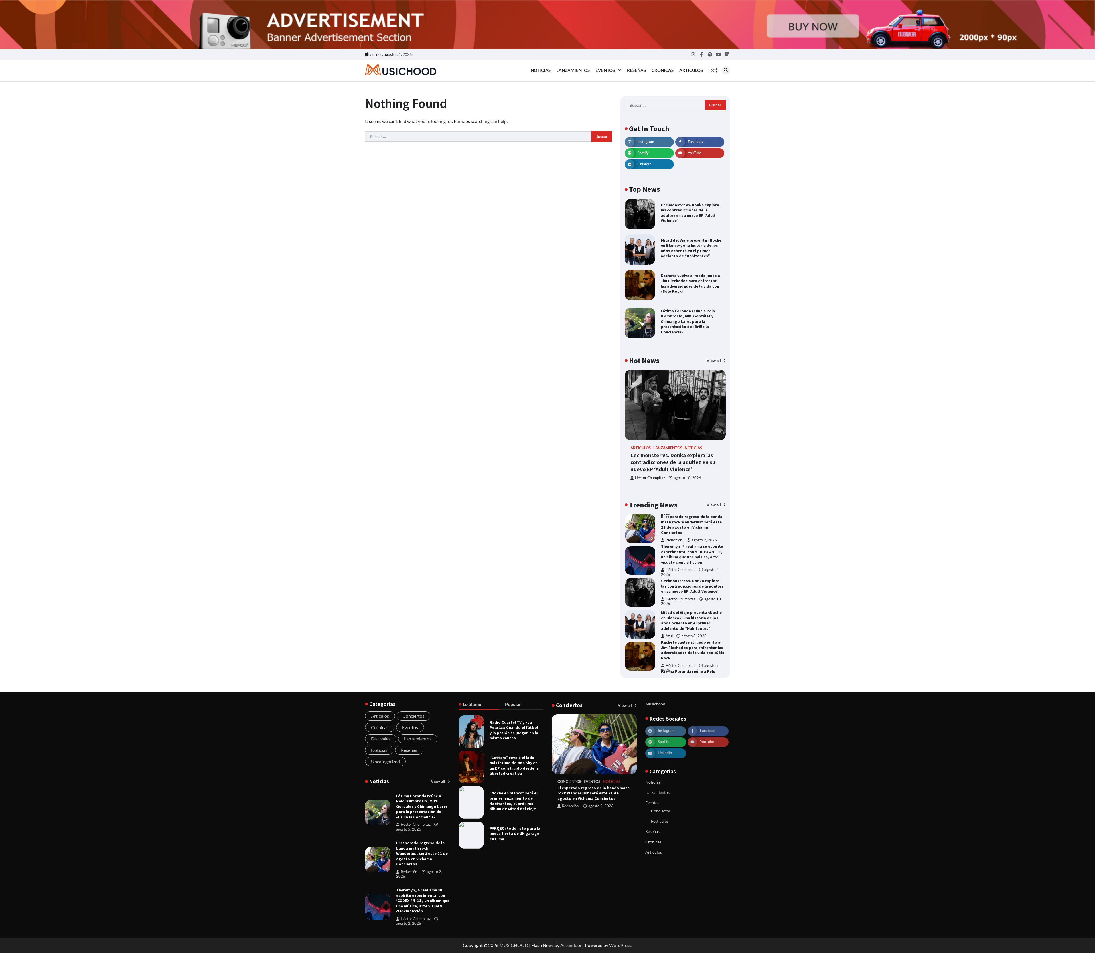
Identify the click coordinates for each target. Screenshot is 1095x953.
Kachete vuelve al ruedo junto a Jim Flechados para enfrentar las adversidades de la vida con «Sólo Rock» (690, 283)
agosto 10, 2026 (687, 478)
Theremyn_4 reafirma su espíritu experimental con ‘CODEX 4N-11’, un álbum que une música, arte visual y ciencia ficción (692, 554)
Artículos (691, 70)
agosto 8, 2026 (694, 636)
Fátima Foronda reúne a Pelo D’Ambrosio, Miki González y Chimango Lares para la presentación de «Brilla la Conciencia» (688, 321)
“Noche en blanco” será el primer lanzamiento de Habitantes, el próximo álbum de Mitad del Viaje (514, 801)
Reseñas (636, 70)
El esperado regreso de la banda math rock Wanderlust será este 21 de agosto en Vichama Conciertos (691, 524)
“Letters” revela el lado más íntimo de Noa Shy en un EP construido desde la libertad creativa (514, 765)
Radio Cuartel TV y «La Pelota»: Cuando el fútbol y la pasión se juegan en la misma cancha (514, 730)
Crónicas (663, 70)
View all (714, 360)
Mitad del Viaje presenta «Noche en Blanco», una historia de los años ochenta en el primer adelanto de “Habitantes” (691, 248)
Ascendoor (571, 945)
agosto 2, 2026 (704, 540)
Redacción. (674, 540)
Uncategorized (385, 761)
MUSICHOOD (513, 945)
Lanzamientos (573, 70)
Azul (669, 636)
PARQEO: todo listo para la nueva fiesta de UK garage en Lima (515, 833)
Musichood (655, 703)
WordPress (620, 945)
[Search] (725, 70)
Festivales (380, 738)
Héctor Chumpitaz (650, 478)
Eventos (605, 70)
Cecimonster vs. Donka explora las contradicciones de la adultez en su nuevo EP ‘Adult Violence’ (690, 212)
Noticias (541, 70)
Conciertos (413, 716)
